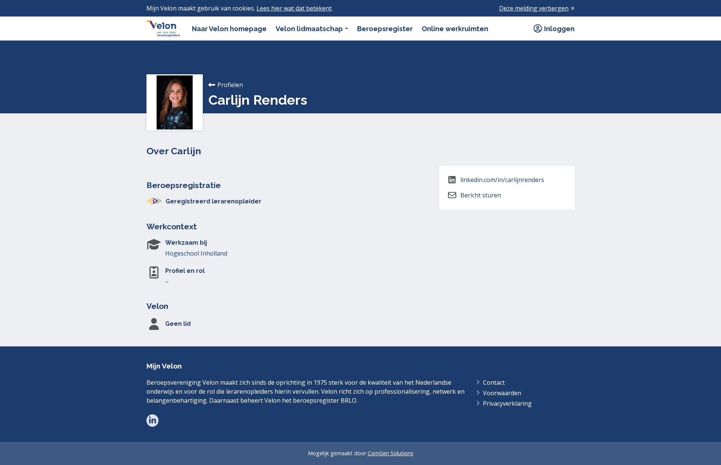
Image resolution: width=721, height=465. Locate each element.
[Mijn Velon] (163, 28)
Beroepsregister (385, 29)
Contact (494, 382)
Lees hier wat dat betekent (294, 8)
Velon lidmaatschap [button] (310, 29)
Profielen (230, 85)
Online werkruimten (455, 29)
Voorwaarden (502, 393)
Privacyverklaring (507, 403)
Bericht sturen (480, 195)
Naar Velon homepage (229, 29)
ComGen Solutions (390, 453)
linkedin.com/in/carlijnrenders (502, 180)
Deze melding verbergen (534, 8)
